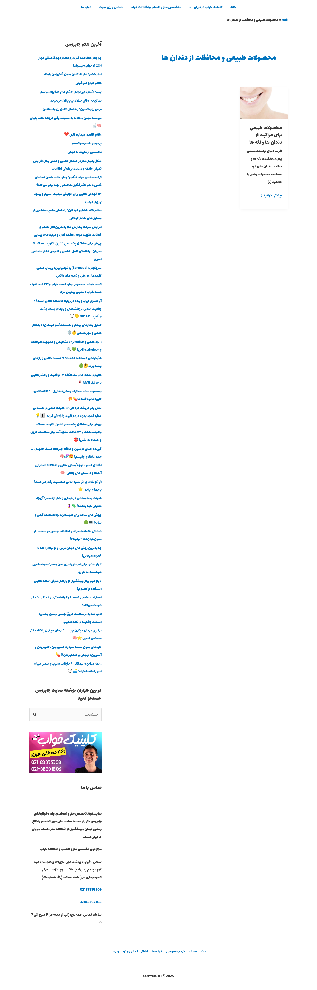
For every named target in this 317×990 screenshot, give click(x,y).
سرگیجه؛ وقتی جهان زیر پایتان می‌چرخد (76, 101)
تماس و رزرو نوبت (111, 7)
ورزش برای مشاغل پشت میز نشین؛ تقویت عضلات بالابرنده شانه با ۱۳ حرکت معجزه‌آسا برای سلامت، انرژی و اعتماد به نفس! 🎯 (66, 432)
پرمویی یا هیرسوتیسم (87, 143)
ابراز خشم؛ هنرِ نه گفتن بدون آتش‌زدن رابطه (73, 74)
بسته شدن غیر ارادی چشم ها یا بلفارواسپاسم (71, 92)
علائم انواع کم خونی (88, 83)
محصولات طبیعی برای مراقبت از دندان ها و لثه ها (265, 135)
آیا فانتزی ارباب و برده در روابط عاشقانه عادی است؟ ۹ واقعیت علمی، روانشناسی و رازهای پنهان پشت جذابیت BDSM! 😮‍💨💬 (68, 309)
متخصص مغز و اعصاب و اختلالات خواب (155, 7)
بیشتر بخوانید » (271, 195)
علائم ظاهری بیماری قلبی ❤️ (83, 135)
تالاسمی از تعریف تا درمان (84, 152)
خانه (233, 7)
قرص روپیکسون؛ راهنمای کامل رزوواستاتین (72, 109)
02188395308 (91, 902)
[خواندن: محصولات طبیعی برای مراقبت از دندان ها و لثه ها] (264, 102)
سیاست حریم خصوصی (181, 952)
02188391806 (91, 890)
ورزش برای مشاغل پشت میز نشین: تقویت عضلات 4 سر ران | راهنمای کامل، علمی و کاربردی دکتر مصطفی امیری (66, 251)
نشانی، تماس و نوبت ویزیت (129, 952)
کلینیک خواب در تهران (208, 7)
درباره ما (86, 7)
